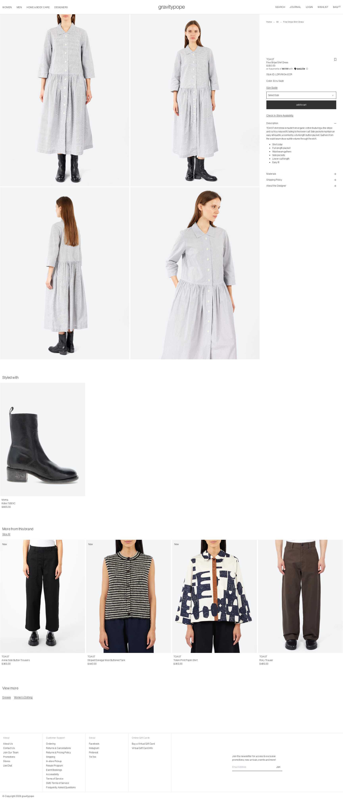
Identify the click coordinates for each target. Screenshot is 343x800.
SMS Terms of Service (57, 783)
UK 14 (27, 660)
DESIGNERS (61, 7)
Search (280, 7)
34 (269, 660)
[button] (301, 69)
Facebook (94, 743)
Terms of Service (54, 778)
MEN (19, 7)
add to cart (301, 104)
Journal (295, 7)
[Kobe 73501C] (42, 439)
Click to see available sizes (15, 499)
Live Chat (7, 765)
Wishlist (323, 7)
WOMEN (7, 7)
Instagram (94, 748)
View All (6, 534)
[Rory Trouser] (300, 596)
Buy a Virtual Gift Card (143, 743)
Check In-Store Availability (280, 115)
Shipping (50, 756)
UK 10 (12, 660)
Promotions (9, 756)
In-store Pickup (54, 761)
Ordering (50, 743)
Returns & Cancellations (58, 748)
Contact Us (9, 748)
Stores (6, 761)
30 (260, 660)
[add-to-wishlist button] (335, 59)
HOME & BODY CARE (38, 7)
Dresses (6, 697)
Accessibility (52, 774)
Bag (337, 7)
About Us (8, 743)
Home (269, 22)
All (277, 22)
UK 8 (4, 660)
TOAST (270, 59)
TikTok (92, 756)
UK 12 (19, 660)
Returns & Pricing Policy (58, 752)
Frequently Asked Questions (60, 787)
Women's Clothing (23, 697)
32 (265, 660)
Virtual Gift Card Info (142, 748)
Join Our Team (10, 752)
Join (278, 766)
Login (309, 7)
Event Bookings (54, 769)
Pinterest (93, 752)
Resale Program (54, 765)
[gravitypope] (171, 7)
